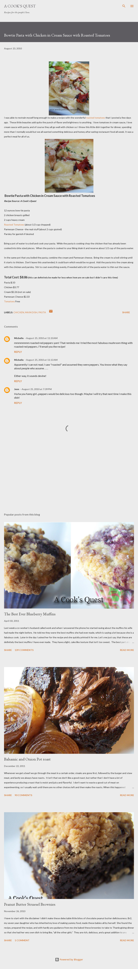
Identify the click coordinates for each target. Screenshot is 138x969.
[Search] (124, 6)
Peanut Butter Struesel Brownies (29, 904)
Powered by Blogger (71, 959)
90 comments (23, 795)
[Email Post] (51, 312)
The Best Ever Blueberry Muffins (30, 614)
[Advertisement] (69, 478)
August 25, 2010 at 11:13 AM (42, 359)
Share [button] (126, 312)
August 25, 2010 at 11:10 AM (42, 338)
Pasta (42, 312)
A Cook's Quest (20, 6)
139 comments (24, 650)
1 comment (22, 940)
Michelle (19, 338)
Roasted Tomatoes (14, 224)
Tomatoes (9, 301)
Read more (127, 650)
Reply (18, 351)
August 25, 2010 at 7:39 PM (37, 389)
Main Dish (31, 312)
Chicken (18, 312)
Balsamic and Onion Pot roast (27, 759)
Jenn (16, 389)
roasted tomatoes (95, 117)
